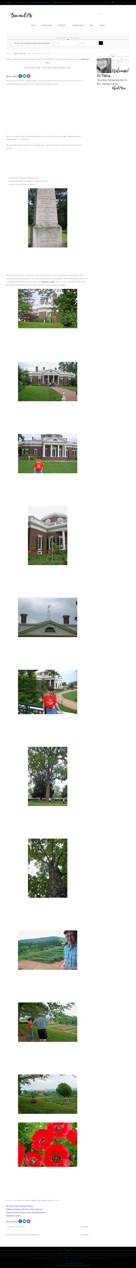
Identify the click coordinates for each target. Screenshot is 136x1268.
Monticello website (48, 282)
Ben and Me (21, 13)
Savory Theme (61, 1265)
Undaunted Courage (13, 1215)
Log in (88, 1265)
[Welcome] (113, 74)
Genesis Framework (72, 1265)
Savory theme (69, 1262)
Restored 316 (78, 1262)
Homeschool (20, 1226)
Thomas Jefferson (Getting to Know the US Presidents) (25, 1212)
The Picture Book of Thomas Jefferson (19, 1206)
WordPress (82, 1265)
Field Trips (11, 1226)
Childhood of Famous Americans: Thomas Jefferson (24, 1209)
